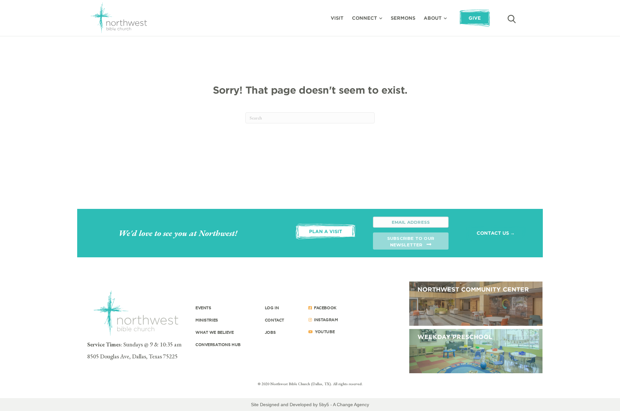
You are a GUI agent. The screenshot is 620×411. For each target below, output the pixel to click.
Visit (337, 18)
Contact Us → (496, 233)
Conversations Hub (218, 344)
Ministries (206, 320)
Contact (274, 320)
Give (475, 18)
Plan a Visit (325, 231)
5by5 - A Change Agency (344, 404)
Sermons (403, 18)
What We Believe (214, 332)
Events (203, 307)
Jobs (270, 332)
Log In (272, 307)
